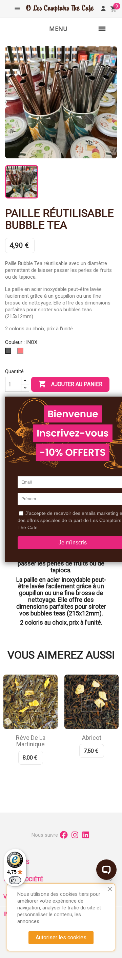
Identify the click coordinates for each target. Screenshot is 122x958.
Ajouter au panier (70, 384)
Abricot (91, 737)
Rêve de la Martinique (30, 741)
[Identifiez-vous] (103, 8)
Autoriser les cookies (61, 937)
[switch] (15, 880)
